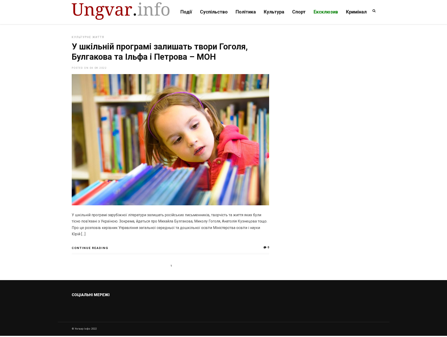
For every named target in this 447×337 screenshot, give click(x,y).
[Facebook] (109, 306)
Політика (246, 12)
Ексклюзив (326, 12)
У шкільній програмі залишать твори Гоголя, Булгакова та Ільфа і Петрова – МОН (160, 52)
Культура (274, 12)
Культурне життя (88, 37)
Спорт (299, 12)
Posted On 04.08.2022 (89, 68)
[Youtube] (119, 306)
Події (186, 12)
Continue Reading (90, 248)
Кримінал (356, 12)
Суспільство (214, 12)
